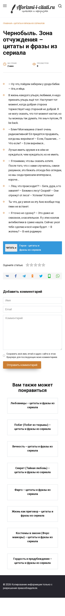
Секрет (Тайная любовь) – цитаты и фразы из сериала (32, 470)
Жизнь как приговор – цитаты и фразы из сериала (32, 513)
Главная (7, 23)
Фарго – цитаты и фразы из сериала (32, 491)
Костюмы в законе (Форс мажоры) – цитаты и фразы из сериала (32, 537)
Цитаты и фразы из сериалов (29, 23)
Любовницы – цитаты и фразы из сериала (32, 405)
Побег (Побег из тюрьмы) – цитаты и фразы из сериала (32, 426)
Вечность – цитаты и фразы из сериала (32, 448)
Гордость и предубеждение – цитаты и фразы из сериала (32, 560)
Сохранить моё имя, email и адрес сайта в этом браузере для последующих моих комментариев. (32, 356)
